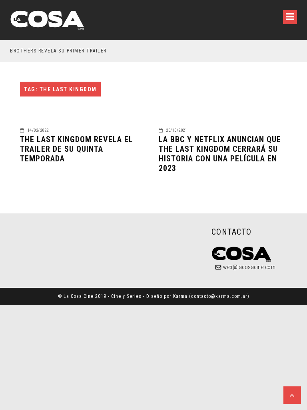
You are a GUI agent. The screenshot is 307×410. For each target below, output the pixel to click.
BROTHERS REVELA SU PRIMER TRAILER (58, 51)
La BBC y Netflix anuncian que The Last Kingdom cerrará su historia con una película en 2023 (220, 154)
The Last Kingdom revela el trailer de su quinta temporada (76, 149)
